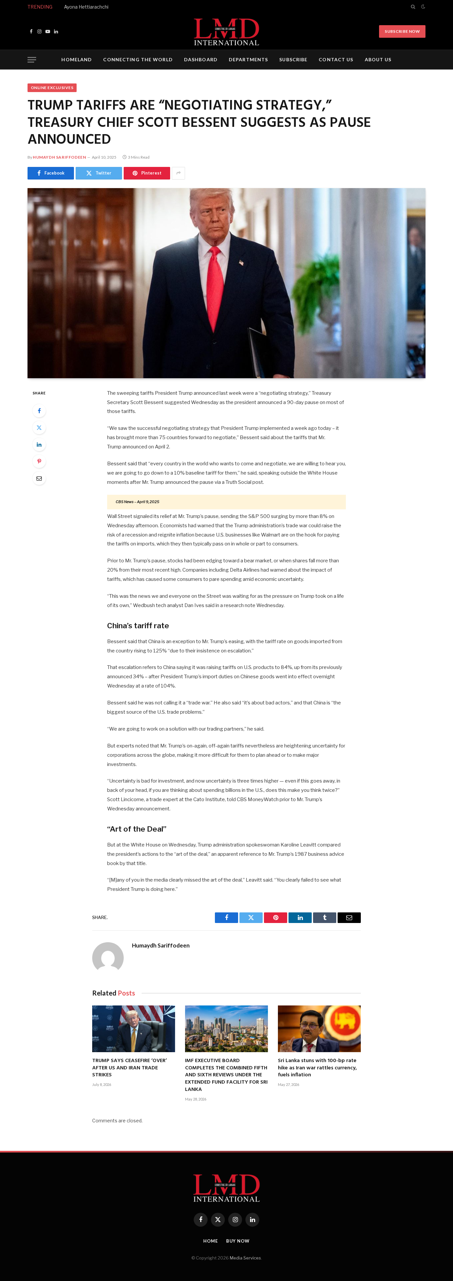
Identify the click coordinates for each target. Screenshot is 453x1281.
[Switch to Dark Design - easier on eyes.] (422, 6)
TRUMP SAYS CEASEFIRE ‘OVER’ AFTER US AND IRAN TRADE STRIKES (129, 1068)
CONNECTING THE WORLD (137, 59)
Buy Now (238, 1241)
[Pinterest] (39, 461)
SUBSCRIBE (293, 59)
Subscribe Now (402, 31)
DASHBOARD (201, 59)
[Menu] (32, 59)
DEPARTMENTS (248, 59)
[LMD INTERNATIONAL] (226, 31)
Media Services (245, 1257)
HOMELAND (76, 59)
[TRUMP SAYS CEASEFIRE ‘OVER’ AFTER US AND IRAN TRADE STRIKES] (133, 1028)
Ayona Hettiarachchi (86, 7)
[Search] (413, 6)
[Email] (39, 478)
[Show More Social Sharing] (178, 173)
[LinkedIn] (39, 444)
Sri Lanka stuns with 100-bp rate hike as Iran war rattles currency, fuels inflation (317, 1068)
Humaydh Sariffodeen (59, 157)
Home (210, 1241)
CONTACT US (336, 59)
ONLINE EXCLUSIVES (52, 87)
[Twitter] (39, 427)
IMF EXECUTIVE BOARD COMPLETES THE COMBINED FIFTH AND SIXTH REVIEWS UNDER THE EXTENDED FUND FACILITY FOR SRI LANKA (226, 1075)
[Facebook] (39, 410)
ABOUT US (378, 59)
